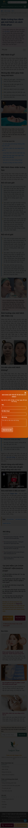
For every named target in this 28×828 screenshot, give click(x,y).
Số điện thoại (5, 411)
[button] (25, 393)
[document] (14, 414)
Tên (3, 405)
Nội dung (4, 417)
